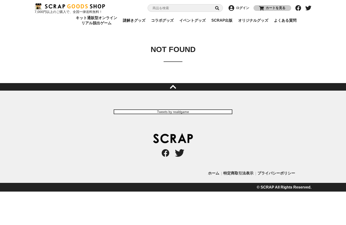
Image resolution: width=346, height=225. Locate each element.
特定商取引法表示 (238, 173)
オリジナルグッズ (253, 20)
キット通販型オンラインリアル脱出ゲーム (96, 20)
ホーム (213, 173)
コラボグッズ (162, 20)
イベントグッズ (192, 20)
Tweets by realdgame (173, 112)
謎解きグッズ (134, 20)
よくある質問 (285, 20)
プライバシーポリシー (276, 173)
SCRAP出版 (222, 20)
